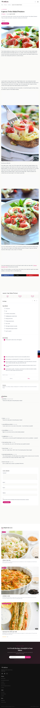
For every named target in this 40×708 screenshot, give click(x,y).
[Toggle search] (35, 2)
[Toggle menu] (38, 2)
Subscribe (28, 657)
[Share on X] (39, 354)
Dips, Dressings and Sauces (5, 685)
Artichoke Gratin (6, 596)
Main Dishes (3, 678)
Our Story (2, 692)
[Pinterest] (5, 674)
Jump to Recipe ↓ (5, 23)
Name (4, 482)
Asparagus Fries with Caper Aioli (9, 631)
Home (2, 4)
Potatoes (9, 4)
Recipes (5, 4)
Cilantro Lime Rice (6, 560)
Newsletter (3, 700)
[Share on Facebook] (39, 352)
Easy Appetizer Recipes (5, 680)
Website (4, 492)
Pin (29, 378)
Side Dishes (3, 683)
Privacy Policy (3, 702)
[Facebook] (2, 674)
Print (11, 378)
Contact (2, 695)
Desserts (2, 682)
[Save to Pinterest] (39, 356)
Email (4, 487)
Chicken (2, 687)
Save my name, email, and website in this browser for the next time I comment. (16, 499)
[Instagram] (7, 674)
